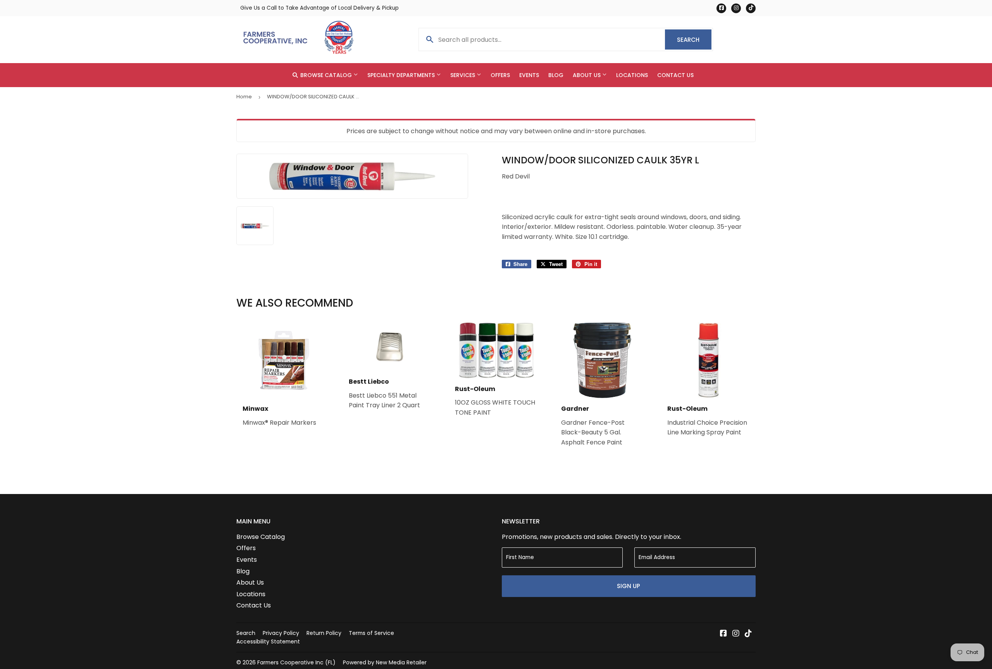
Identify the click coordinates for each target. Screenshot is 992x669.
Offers (500, 75)
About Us (587, 75)
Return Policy (324, 633)
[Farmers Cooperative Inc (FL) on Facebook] (723, 634)
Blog (555, 75)
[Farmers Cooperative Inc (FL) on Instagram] (735, 634)
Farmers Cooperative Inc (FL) (296, 662)
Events (529, 75)
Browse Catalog (326, 75)
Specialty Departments (401, 75)
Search (694, 40)
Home (244, 96)
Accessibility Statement (268, 641)
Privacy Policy (281, 633)
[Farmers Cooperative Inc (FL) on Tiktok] (748, 634)
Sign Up (628, 586)
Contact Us (675, 75)
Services (463, 75)
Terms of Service (371, 633)
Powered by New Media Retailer (385, 662)
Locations (632, 75)
